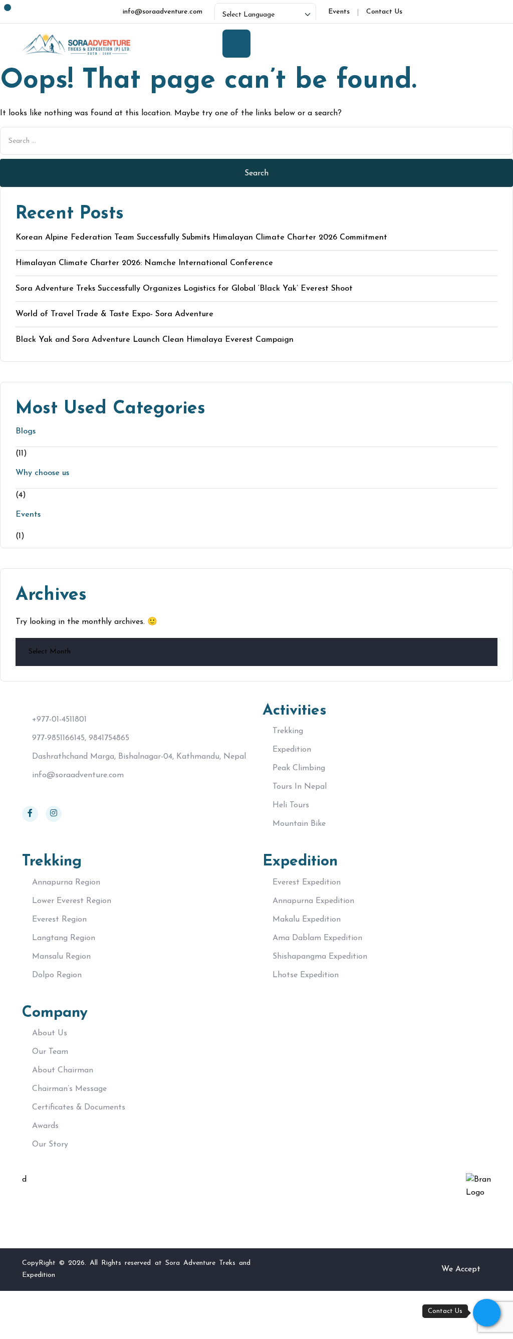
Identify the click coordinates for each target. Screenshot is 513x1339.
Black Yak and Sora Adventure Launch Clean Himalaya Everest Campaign (155, 340)
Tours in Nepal (300, 787)
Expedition (292, 750)
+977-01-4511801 (59, 720)
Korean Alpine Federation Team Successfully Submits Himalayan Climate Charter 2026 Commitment (201, 238)
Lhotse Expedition (306, 975)
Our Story (50, 1145)
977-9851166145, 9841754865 (80, 738)
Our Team (50, 1052)
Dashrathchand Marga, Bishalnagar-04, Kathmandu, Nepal (139, 757)
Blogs (26, 431)
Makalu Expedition (307, 920)
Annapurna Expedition (313, 901)
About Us (49, 1033)
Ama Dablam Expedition (317, 938)
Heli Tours (291, 805)
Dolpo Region (57, 975)
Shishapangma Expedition (320, 957)
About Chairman (62, 1070)
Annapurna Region (66, 882)
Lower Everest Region (71, 901)
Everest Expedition (307, 882)
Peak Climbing (299, 768)
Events (339, 12)
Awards (45, 1126)
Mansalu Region (61, 957)
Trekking (288, 731)
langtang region (63, 938)
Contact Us (384, 12)
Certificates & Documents (78, 1107)
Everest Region (59, 920)
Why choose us (42, 473)
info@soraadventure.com (78, 775)
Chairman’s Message (69, 1089)
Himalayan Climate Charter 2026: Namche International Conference (144, 263)
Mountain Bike (299, 824)
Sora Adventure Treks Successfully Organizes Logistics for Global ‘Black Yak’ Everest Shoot (184, 289)
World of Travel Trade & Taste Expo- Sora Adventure (114, 314)
